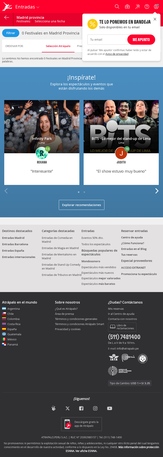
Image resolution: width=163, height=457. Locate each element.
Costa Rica (13, 324)
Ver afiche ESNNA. (86, 451)
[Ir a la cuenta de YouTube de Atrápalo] (109, 409)
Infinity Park (42, 138)
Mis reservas (116, 309)
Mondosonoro (91, 261)
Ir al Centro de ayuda (121, 314)
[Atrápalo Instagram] (95, 409)
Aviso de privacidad (116, 54)
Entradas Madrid (13, 238)
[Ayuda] (146, 6)
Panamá (12, 344)
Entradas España (13, 250)
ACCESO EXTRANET (133, 267)
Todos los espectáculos (96, 244)
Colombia (13, 319)
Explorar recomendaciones (81, 205)
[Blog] (53, 408)
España (12, 329)
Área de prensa (64, 314)
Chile (10, 314)
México (12, 339)
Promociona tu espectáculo (139, 274)
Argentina (13, 309)
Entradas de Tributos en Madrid (62, 275)
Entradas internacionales (18, 257)
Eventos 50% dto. (92, 238)
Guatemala (14, 334)
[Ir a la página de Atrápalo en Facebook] (81, 409)
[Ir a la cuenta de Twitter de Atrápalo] (67, 409)
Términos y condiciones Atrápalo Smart (79, 324)
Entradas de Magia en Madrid (60, 248)
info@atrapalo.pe (128, 348)
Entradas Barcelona (15, 244)
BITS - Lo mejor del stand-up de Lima (121, 138)
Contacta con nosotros (122, 319)
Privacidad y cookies (67, 329)
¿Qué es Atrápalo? (66, 309)
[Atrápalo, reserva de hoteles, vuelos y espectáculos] (7, 6)
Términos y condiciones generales (76, 319)
